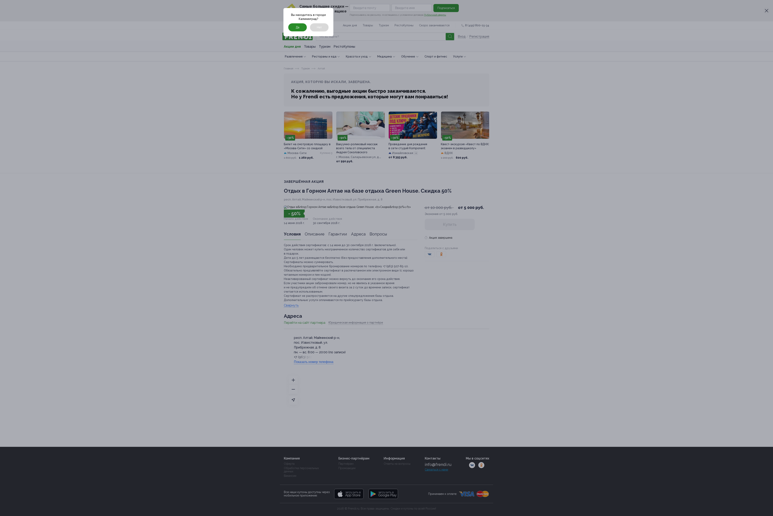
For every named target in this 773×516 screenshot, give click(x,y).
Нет (319, 27)
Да (297, 27)
